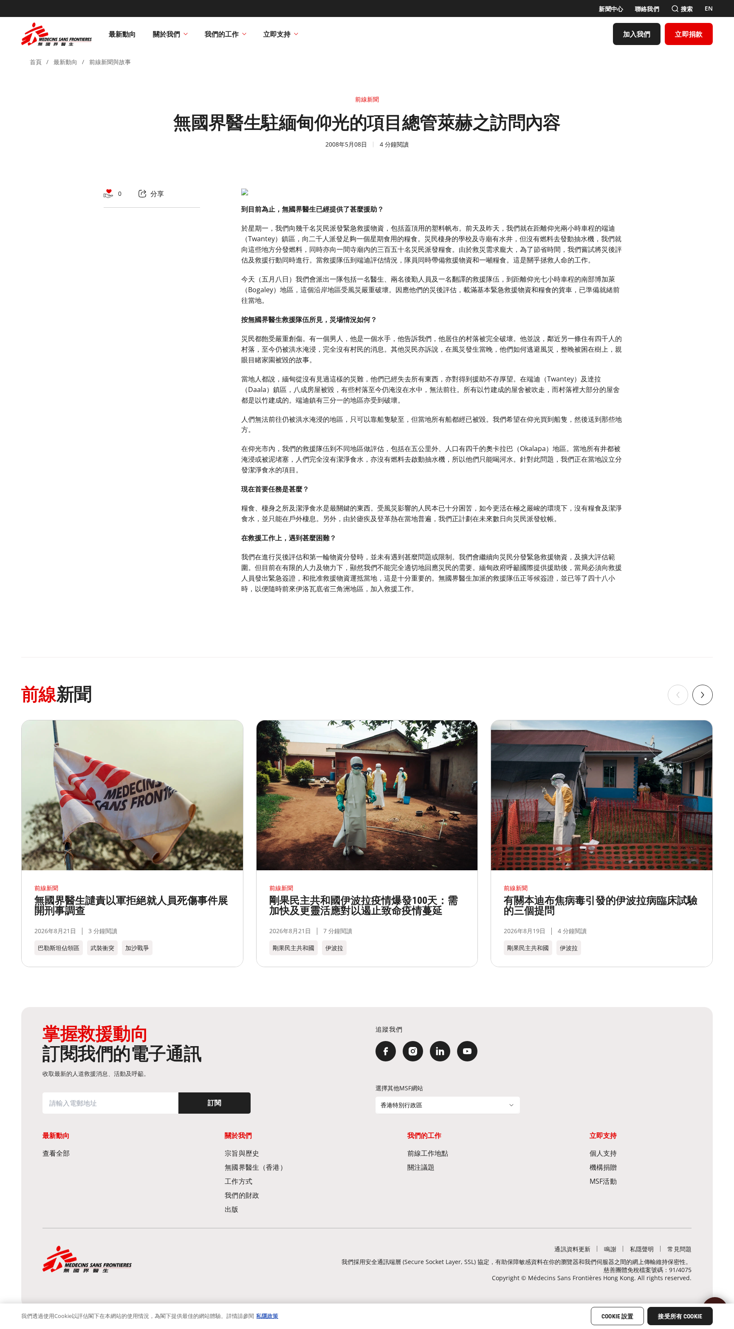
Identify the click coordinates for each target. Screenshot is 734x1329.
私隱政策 (267, 1316)
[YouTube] (467, 1051)
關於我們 (166, 34)
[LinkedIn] (440, 1051)
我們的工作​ (222, 34)
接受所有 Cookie (680, 1316)
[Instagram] (413, 1051)
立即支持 (277, 34)
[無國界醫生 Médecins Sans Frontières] (56, 34)
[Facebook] (385, 1051)
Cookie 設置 (617, 1316)
